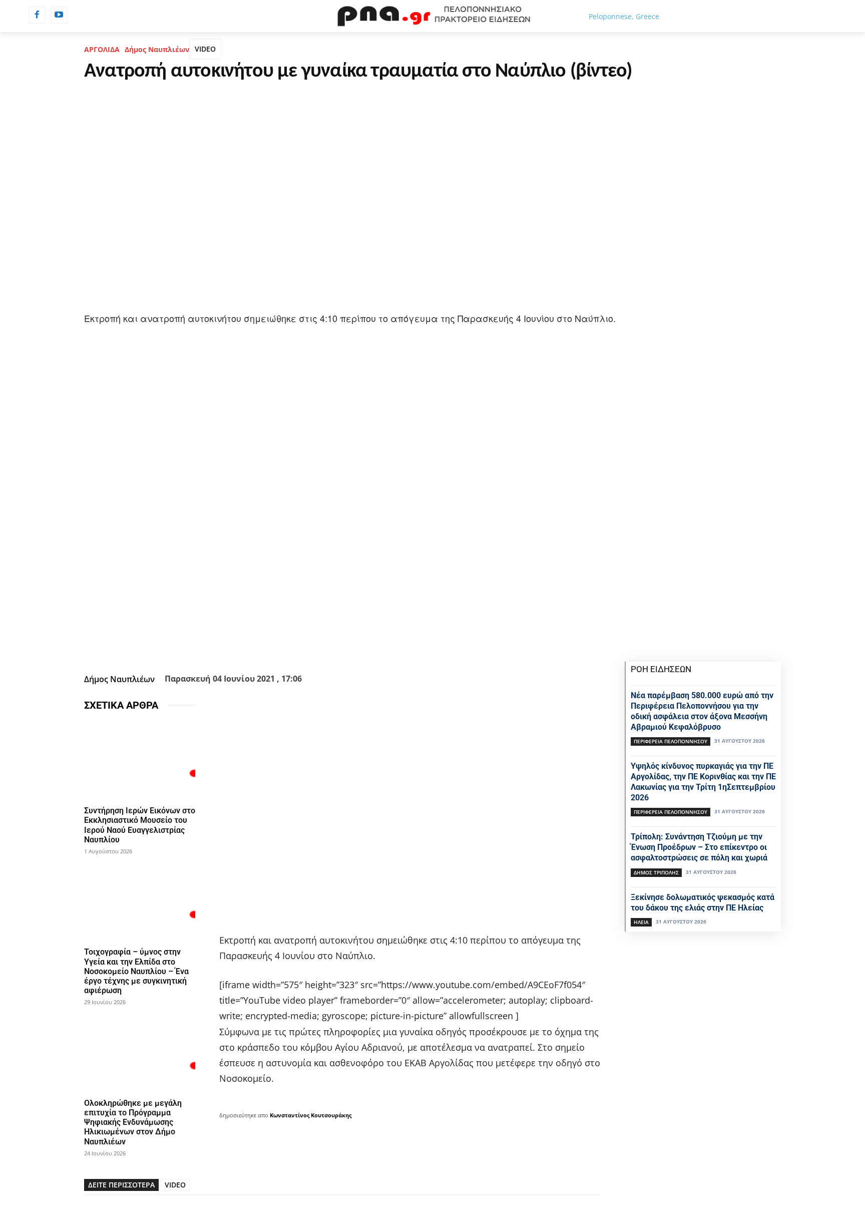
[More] (396, 645)
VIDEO (205, 49)
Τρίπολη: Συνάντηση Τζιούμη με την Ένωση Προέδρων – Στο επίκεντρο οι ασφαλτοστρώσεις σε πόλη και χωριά (699, 847)
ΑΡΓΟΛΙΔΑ (102, 49)
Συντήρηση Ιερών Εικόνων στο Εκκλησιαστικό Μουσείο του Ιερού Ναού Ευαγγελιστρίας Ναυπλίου (139, 825)
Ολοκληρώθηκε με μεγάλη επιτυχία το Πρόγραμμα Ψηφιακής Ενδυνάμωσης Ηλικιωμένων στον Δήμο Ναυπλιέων (133, 1122)
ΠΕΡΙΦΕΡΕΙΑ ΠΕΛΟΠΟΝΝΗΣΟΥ (670, 741)
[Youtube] (59, 15)
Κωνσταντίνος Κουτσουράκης (310, 1115)
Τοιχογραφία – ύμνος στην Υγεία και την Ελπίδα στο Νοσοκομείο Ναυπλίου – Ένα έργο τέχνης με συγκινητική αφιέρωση (136, 971)
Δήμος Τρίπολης (656, 872)
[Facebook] (37, 15)
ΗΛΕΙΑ (641, 922)
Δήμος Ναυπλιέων (157, 49)
